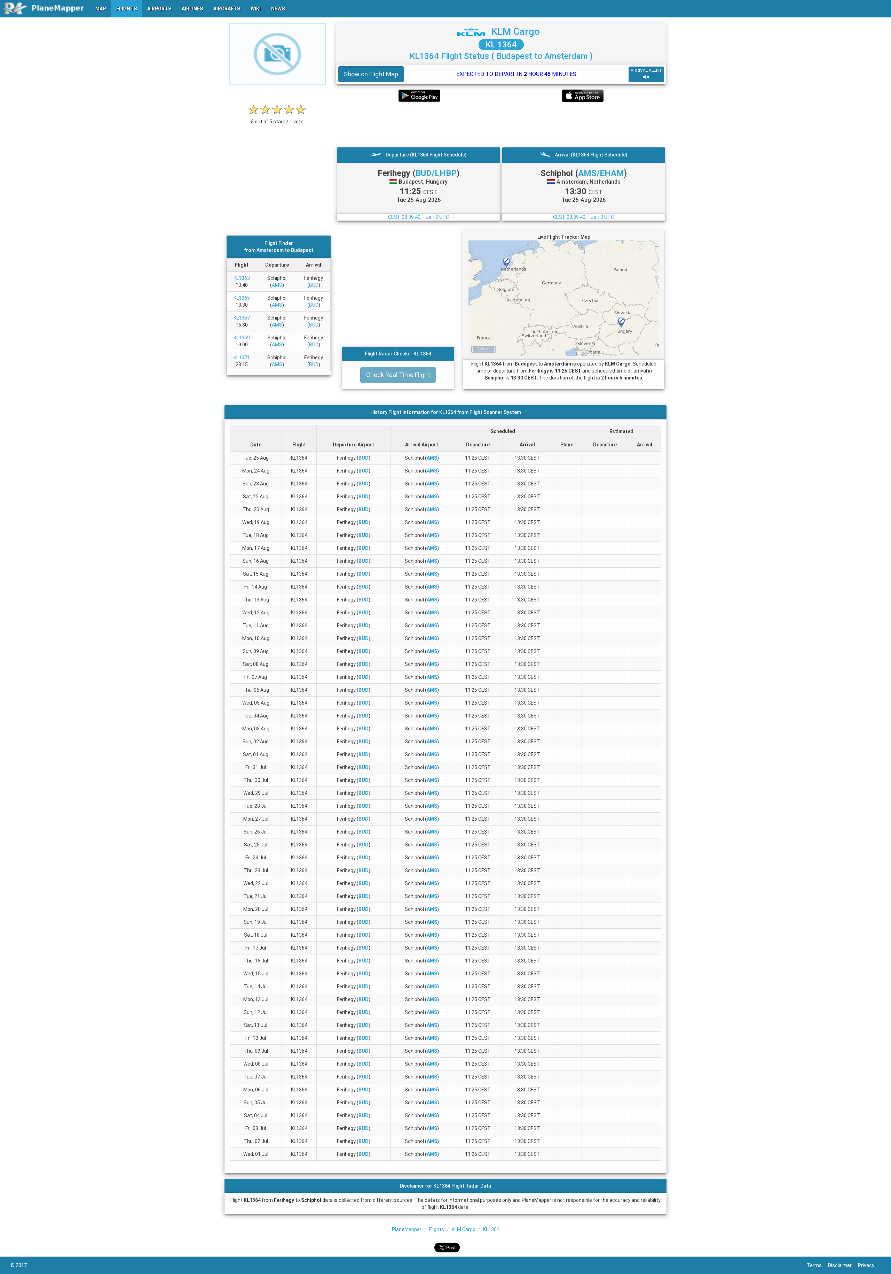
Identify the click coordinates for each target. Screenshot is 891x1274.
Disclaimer (843, 1265)
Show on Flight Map (371, 74)
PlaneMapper (406, 1229)
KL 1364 (501, 44)
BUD (313, 285)
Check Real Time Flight (398, 374)
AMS (277, 285)
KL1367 (242, 318)
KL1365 (242, 298)
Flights (436, 1229)
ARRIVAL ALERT (646, 70)
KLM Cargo (515, 31)
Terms (817, 1265)
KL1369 (242, 337)
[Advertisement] (501, 124)
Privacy (869, 1265)
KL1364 (491, 1229)
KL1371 (242, 357)
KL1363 (242, 278)
